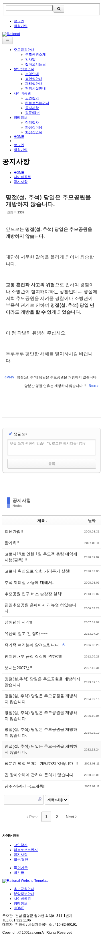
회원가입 (20, 26)
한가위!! (12, 542)
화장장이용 (33, 127)
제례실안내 (33, 84)
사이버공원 (22, 93)
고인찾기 (32, 98)
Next (70, 816)
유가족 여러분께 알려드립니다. (33, 645)
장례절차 (32, 122)
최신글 (19, 873)
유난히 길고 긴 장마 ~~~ (26, 633)
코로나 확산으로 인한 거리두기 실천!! (38, 571)
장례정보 (20, 118)
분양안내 (32, 74)
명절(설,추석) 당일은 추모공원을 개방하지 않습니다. (42, 682)
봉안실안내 (33, 79)
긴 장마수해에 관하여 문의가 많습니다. (39, 774)
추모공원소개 (35, 55)
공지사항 (32, 108)
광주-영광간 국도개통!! (25, 786)
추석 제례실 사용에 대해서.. (29, 582)
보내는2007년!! (18, 667)
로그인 (19, 21)
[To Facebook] (33, 401)
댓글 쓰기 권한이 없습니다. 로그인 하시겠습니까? (48, 443)
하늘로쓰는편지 (37, 103)
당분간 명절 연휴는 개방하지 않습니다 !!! (41, 763)
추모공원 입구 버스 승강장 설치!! (34, 594)
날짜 (92, 521)
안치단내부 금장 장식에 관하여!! (33, 656)
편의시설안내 (35, 88)
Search (39, 799)
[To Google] (58, 401)
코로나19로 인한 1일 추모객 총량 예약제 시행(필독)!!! (41, 557)
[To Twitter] (45, 401)
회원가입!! (14, 531)
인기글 (22, 868)
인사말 (30, 59)
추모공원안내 (24, 50)
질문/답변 (32, 113)
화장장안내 (33, 132)
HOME (19, 137)
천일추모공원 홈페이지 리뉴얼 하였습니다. (40, 608)
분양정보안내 (24, 69)
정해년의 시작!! (18, 622)
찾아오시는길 (35, 64)
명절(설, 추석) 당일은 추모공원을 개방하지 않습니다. (41, 698)
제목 (41, 521)
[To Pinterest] (70, 401)
